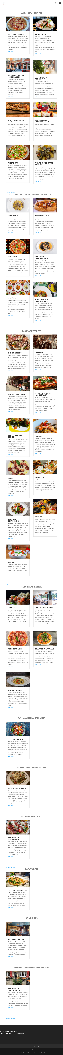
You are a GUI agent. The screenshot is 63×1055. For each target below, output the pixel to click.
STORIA (38, 436)
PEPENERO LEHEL (16, 649)
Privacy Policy (35, 1046)
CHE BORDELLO (15, 353)
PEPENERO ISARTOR (44, 608)
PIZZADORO (13, 163)
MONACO (12, 298)
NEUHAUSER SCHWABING (13, 838)
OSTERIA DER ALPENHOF (41, 78)
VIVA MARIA (13, 216)
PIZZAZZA (39, 477)
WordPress (44, 1053)
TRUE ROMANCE (42, 216)
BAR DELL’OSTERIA (16, 394)
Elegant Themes (28, 1053)
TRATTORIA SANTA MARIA (16, 121)
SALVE (10, 478)
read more (11, 51)
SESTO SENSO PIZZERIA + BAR (42, 121)
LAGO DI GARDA (15, 690)
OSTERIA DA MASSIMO (17, 890)
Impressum (26, 1046)
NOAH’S (38, 517)
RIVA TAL (12, 608)
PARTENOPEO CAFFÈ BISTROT (44, 164)
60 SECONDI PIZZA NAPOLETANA (43, 394)
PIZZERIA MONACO (16, 34)
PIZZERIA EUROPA (16, 939)
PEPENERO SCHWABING (13, 520)
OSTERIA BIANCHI (15, 739)
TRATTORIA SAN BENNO (15, 436)
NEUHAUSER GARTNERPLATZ (15, 989)
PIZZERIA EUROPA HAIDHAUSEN (16, 76)
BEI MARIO (39, 352)
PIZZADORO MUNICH (17, 788)
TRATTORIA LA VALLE (44, 649)
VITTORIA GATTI (42, 34)
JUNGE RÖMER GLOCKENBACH (41, 300)
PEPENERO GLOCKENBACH (41, 257)
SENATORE (12, 257)
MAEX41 (11, 562)
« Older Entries (10, 192)
